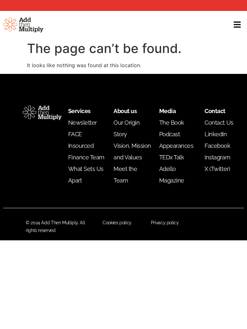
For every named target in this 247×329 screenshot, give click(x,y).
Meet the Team (125, 174)
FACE (75, 134)
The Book (171, 122)
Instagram (217, 157)
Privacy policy (165, 222)
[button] (237, 25)
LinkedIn (216, 134)
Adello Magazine (171, 174)
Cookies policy (117, 222)
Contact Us (219, 122)
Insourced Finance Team (86, 151)
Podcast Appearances (176, 140)
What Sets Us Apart (86, 174)
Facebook (217, 145)
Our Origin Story (127, 128)
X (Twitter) (217, 168)
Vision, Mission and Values (132, 151)
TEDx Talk (171, 157)
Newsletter (82, 122)
